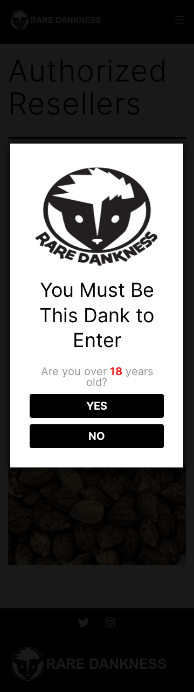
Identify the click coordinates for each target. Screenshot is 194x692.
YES (96, 405)
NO (96, 436)
